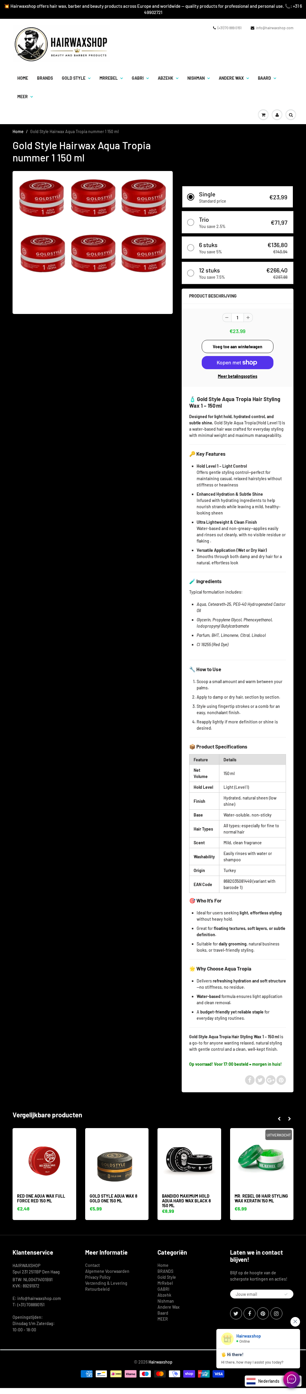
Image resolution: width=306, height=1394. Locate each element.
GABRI (138, 78)
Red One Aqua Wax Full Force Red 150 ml (41, 1198)
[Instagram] (276, 1313)
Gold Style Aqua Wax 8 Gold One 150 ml (113, 1198)
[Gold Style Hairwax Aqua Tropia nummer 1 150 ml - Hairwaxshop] (92, 242)
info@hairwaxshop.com (274, 28)
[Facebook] (249, 1313)
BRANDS (45, 78)
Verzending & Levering (106, 1283)
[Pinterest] (263, 1313)
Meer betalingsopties (237, 376)
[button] (237, 197)
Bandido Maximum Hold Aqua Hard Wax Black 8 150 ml (186, 1200)
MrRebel (109, 78)
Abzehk (165, 78)
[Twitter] (236, 1313)
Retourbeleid (97, 1289)
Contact (92, 1265)
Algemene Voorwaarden (107, 1271)
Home (22, 78)
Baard (264, 78)
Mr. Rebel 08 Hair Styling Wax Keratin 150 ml (261, 1198)
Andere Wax (231, 78)
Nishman (196, 78)
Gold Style (73, 78)
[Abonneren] (286, 1294)
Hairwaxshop (160, 1361)
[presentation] (279, 1119)
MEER (22, 96)
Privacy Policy (98, 1277)
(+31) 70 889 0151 (229, 28)
